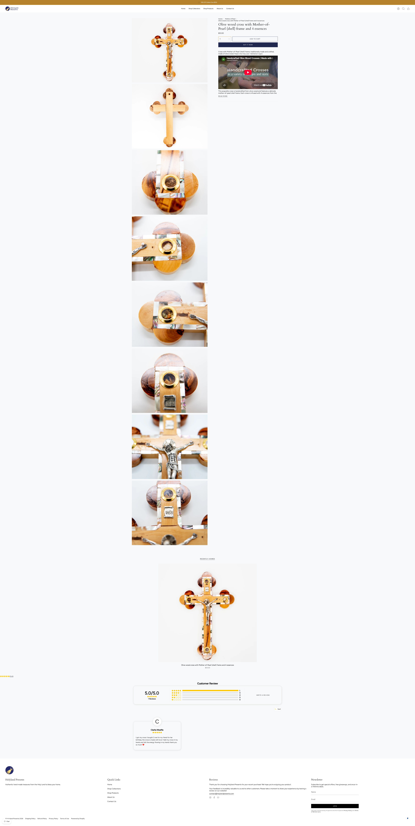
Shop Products (113, 793)
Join (335, 806)
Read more (223, 96)
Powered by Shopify (78, 819)
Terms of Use (64, 819)
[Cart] (408, 8)
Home (220, 19)
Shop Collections (114, 789)
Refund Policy (42, 819)
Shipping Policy (30, 819)
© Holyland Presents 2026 (14, 819)
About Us (110, 797)
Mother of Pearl (230, 19)
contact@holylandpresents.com (221, 794)
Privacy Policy (348, 810)
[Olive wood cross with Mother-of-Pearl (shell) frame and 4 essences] (207, 613)
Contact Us (111, 801)
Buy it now (248, 45)
